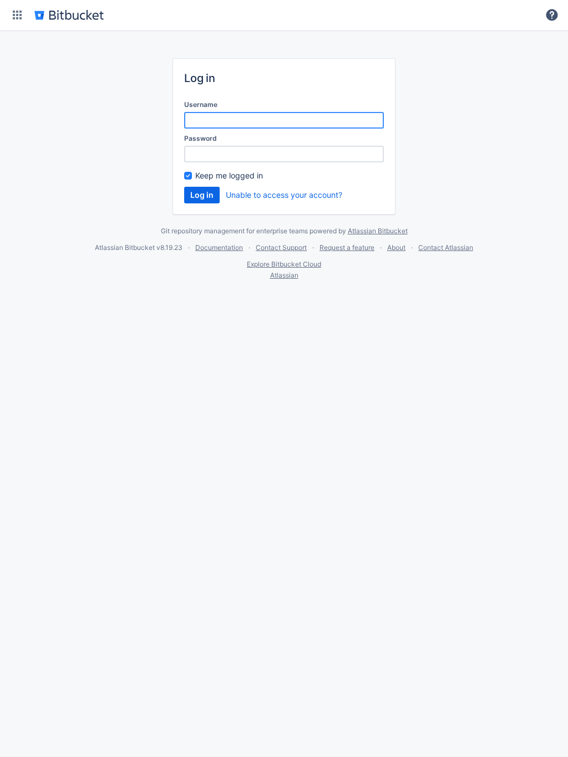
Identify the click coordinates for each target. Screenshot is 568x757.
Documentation (219, 247)
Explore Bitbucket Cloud (284, 264)
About (396, 247)
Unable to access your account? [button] (284, 195)
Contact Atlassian (445, 247)
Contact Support (281, 247)
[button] (17, 15)
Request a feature (347, 247)
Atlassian (284, 275)
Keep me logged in (229, 175)
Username (200, 104)
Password (200, 138)
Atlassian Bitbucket (378, 231)
